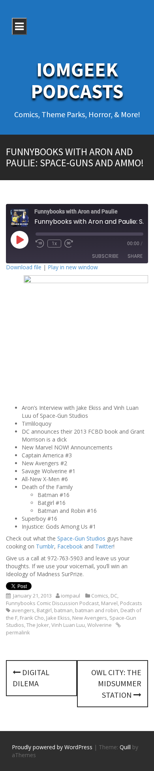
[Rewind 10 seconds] (40, 243)
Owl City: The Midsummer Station (116, 683)
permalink (18, 632)
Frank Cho (32, 617)
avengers (22, 610)
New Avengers (89, 617)
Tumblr (45, 546)
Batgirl (44, 610)
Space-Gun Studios (81, 538)
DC (114, 595)
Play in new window (73, 267)
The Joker (37, 624)
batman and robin (96, 610)
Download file (23, 267)
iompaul (70, 595)
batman (63, 610)
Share (135, 256)
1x (54, 243)
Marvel (109, 603)
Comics (99, 595)
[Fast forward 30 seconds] (68, 243)
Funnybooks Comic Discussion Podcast (52, 603)
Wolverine (99, 624)
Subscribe (105, 256)
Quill (125, 747)
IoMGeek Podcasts (77, 80)
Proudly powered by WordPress (52, 747)
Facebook (70, 546)
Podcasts (131, 603)
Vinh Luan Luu (68, 624)
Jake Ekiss (58, 617)
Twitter (104, 546)
